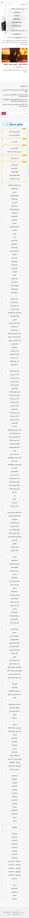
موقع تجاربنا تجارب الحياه (14, 536)
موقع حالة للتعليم (14, 354)
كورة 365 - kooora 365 (14, 766)
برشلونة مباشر (14, 567)
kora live (14, 779)
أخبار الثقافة (25, 61)
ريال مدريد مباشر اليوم (14, 704)
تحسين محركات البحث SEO (14, 151)
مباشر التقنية (14, 278)
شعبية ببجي (14, 468)
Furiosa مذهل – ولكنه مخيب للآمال (15, 64)
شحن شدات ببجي (14, 454)
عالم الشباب (14, 141)
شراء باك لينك (14, 299)
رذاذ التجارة (14, 264)
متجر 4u (14, 426)
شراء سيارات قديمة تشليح (14, 677)
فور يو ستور (14, 423)
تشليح (14, 656)
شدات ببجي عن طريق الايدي (14, 430)
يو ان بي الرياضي (14, 350)
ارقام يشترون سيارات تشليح (14, 670)
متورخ (14, 233)
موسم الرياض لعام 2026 (14, 333)
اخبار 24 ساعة (14, 357)
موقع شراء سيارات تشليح (14, 667)
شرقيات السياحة (14, 285)
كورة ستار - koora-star (14, 728)
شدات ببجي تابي (14, 381)
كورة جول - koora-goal (14, 731)
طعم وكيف (14, 268)
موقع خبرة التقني (14, 226)
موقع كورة (14, 827)
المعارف (14, 254)
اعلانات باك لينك (14, 547)
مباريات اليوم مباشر (14, 564)
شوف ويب (14, 202)
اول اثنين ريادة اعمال (14, 131)
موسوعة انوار (14, 289)
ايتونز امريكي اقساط (14, 443)
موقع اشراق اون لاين (14, 175)
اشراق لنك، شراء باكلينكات (14, 312)
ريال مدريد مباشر (14, 570)
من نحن (23, 912)
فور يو (14, 450)
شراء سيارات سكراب (14, 660)
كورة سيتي (14, 687)
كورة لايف (14, 782)
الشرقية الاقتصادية (14, 209)
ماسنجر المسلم (15, 158)
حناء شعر (14, 492)
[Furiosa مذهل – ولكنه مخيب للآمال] (14, 55)
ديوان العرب (15, 540)
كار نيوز (14, 223)
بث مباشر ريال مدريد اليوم (14, 694)
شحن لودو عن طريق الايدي (14, 464)
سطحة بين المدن (14, 636)
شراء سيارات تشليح (14, 663)
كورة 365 (14, 684)
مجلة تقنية (14, 347)
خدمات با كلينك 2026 (14, 533)
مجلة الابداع (14, 244)
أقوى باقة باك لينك (15, 529)
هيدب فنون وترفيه (14, 361)
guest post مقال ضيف (14, 516)
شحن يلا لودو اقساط (14, 395)
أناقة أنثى (14, 230)
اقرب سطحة (14, 653)
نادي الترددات (14, 247)
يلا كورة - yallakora (15, 762)
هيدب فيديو (14, 258)
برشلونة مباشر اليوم (14, 707)
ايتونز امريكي (14, 388)
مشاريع (14, 543)
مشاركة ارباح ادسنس (14, 135)
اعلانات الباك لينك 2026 (14, 337)
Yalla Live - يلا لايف (14, 755)
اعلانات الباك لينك (14, 316)
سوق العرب (14, 519)
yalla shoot (14, 560)
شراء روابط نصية (14, 305)
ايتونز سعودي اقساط (14, 391)
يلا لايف (14, 697)
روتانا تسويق (14, 240)
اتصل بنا (8, 914)
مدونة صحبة (14, 282)
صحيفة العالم (14, 364)
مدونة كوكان (14, 216)
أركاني (14, 275)
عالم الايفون (14, 213)
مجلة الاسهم (14, 206)
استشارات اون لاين (14, 251)
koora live (14, 741)
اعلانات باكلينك (14, 550)
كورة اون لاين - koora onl (14, 759)
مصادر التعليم (14, 344)
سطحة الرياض (14, 629)
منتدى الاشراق (14, 326)
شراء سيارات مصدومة (14, 674)
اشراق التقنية (14, 188)
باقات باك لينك (14, 309)
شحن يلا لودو (14, 461)
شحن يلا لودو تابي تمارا (14, 436)
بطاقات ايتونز (14, 471)
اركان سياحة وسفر (14, 178)
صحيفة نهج (15, 219)
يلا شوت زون (14, 892)
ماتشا (14, 499)
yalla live (14, 718)
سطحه (14, 632)
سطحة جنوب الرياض (14, 650)
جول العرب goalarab (14, 691)
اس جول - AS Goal (14, 769)
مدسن (14, 237)
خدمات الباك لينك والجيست (14, 512)
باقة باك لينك (14, 148)
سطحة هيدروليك (14, 639)
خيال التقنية (14, 199)
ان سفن (14, 192)
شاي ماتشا (14, 502)
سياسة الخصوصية (16, 914)
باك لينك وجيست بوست (14, 340)
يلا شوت (15, 557)
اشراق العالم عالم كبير (14, 323)
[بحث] (2, 2)
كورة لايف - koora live (14, 861)
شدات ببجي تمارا (14, 374)
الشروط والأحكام (6, 912)
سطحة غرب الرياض (14, 646)
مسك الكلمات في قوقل (14, 185)
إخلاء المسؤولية (15, 912)
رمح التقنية (14, 261)
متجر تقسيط (14, 409)
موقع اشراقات (14, 171)
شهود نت (14, 271)
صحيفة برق (15, 168)
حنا (14, 495)
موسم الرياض (14, 330)
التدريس (14, 319)
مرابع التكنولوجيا (14, 195)
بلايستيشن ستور (14, 475)
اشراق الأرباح (14, 292)
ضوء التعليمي (14, 165)
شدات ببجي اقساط (14, 371)
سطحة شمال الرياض (14, 643)
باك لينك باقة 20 (14, 523)
